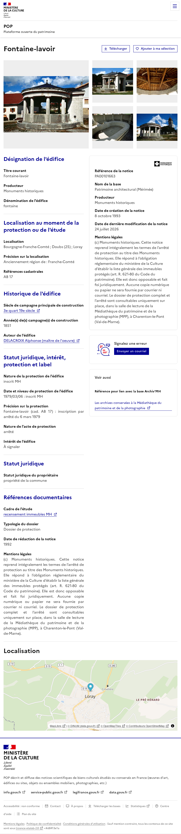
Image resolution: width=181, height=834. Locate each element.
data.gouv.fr (118, 792)
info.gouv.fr (12, 792)
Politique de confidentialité (43, 824)
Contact (55, 806)
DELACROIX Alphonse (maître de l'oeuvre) (39, 340)
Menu (174, 6)
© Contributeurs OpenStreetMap (145, 726)
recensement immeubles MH (28, 514)
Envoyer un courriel (131, 351)
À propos (77, 806)
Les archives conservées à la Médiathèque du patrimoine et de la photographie (128, 405)
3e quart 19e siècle (19, 310)
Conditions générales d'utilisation (84, 824)
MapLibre (55, 726)
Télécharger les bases (106, 806)
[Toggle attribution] (172, 726)
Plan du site (29, 814)
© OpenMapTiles (111, 726)
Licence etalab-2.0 (27, 828)
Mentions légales (14, 824)
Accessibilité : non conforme (22, 806)
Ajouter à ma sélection (158, 48)
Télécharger (118, 48)
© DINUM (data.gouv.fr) (82, 726)
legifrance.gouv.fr (86, 792)
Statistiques (138, 806)
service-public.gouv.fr (47, 792)
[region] (90, 695)
